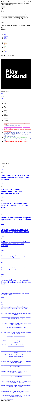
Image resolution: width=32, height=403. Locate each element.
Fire (4, 50)
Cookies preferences (5, 400)
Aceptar (3, 7)
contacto (6, 38)
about (5, 34)
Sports (5, 48)
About (5, 51)
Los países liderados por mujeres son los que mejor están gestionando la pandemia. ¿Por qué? (17, 133)
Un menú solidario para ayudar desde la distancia (15, 137)
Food (5, 46)
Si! (1, 27)
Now (5, 42)
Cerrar (2, 22)
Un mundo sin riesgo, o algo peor (12, 125)
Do (4, 47)
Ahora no (3, 29)
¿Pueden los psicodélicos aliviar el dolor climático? (16, 141)
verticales (6, 36)
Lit (4, 44)
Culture (5, 43)
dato (5, 37)
